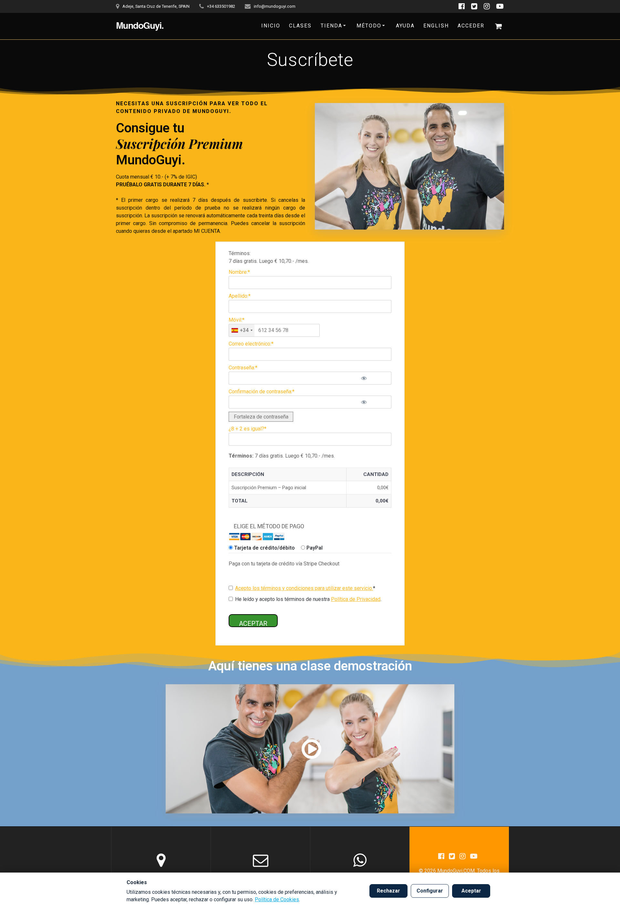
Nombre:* (239, 272)
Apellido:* (240, 296)
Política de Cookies (277, 899)
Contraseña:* (243, 368)
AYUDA (405, 26)
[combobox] (241, 330)
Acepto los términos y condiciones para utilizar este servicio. (304, 588)
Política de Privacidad (355, 599)
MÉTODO (368, 26)
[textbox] (274, 330)
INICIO (270, 26)
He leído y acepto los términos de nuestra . (307, 599)
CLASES (300, 26)
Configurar (430, 891)
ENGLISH (436, 26)
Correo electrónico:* (251, 344)
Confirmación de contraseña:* (261, 391)
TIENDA (331, 26)
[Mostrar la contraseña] (373, 378)
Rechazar (388, 891)
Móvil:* (236, 320)
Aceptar (471, 891)
